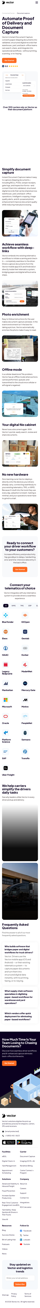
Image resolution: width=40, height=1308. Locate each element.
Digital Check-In (8, 1161)
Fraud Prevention (8, 1191)
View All (5, 1219)
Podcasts (5, 1244)
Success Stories (8, 1235)
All (6, 606)
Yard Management (9, 1166)
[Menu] (36, 2)
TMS (22, 606)
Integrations (24, 1202)
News (4, 1254)
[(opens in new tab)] (8, 1142)
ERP (29, 606)
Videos (4, 1249)
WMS (14, 606)
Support (23, 1193)
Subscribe (20, 1284)
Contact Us (24, 1198)
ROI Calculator (25, 1207)
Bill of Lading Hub (9, 1239)
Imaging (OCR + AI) (27, 1161)
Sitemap (5, 1295)
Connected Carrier (8, 13)
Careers (23, 1188)
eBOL (4, 1156)
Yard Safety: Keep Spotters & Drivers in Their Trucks (10, 1212)
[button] (20, 948)
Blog (4, 1230)
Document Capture (27, 1156)
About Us (23, 1184)
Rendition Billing (26, 1166)
